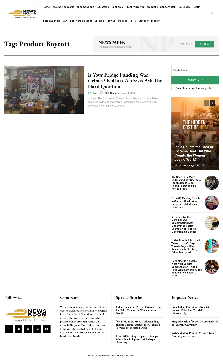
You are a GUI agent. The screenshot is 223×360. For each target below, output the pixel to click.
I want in (193, 80)
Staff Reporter (112, 93)
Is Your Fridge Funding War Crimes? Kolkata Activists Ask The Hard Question (125, 80)
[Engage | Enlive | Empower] (27, 314)
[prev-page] (206, 103)
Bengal (92, 93)
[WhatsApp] (37, 329)
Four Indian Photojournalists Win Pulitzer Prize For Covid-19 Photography (191, 310)
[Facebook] (9, 329)
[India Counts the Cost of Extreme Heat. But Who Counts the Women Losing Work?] (195, 133)
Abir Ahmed (181, 165)
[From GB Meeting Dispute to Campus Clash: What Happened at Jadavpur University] (212, 203)
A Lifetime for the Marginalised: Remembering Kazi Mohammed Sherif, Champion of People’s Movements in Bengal (183, 224)
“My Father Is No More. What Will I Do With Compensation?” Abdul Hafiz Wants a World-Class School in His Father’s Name (186, 268)
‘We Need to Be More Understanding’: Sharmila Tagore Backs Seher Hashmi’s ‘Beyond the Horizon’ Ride (186, 183)
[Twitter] (28, 329)
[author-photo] (102, 93)
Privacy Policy (205, 88)
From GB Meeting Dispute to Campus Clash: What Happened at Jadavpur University (185, 202)
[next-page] (212, 103)
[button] (211, 14)
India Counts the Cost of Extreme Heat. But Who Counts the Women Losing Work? (194, 153)
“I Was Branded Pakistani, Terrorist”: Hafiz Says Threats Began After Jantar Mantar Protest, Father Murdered (186, 246)
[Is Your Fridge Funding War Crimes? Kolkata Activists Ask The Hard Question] (44, 90)
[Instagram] (18, 329)
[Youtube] (47, 329)
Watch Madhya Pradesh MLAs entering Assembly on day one (194, 334)
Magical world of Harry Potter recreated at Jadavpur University (195, 323)
